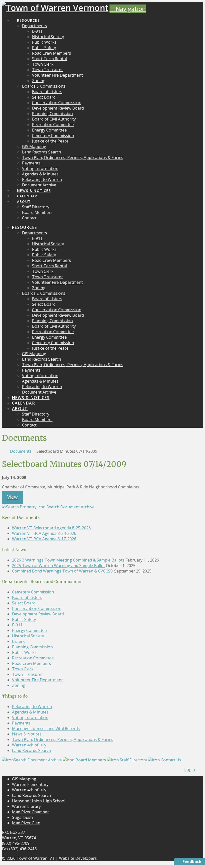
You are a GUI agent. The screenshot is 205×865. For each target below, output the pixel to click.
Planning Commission (32, 647)
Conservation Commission (36, 608)
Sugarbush (22, 817)
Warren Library (26, 806)
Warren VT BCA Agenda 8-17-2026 (44, 539)
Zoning (19, 685)
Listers (18, 641)
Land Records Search (31, 750)
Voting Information (30, 717)
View (12, 497)
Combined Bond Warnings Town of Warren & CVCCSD (62, 571)
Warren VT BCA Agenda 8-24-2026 (44, 533)
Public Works (24, 652)
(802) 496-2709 (16, 843)
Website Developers (78, 858)
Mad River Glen (26, 823)
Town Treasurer (27, 674)
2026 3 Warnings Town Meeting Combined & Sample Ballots (68, 560)
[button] (128, 8)
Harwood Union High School (38, 801)
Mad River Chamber (30, 812)
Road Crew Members (31, 663)
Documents (21, 451)
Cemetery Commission (33, 592)
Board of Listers (27, 597)
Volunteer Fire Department (37, 680)
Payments (21, 723)
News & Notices (27, 734)
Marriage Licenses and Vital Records (46, 728)
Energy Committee (29, 630)
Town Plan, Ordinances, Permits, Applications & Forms (62, 739)
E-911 (17, 625)
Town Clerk (23, 669)
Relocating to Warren (32, 706)
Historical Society (28, 636)
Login (189, 769)
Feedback (192, 861)
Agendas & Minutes (30, 712)
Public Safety (24, 619)
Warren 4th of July (29, 745)
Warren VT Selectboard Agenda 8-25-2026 (51, 528)
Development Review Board (38, 614)
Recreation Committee (33, 658)
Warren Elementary (30, 784)
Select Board (24, 603)
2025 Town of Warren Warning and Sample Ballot (58, 565)
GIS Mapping (24, 779)
